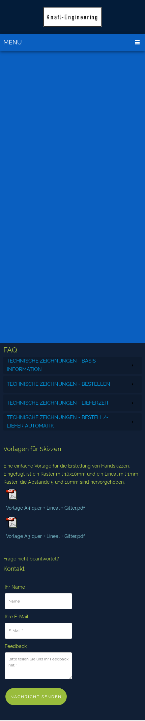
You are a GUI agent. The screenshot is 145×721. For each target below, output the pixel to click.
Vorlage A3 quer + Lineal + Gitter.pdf (45, 536)
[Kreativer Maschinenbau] (72, 17)
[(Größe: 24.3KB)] (11, 498)
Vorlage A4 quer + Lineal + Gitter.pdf (45, 508)
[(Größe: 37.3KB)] (11, 526)
